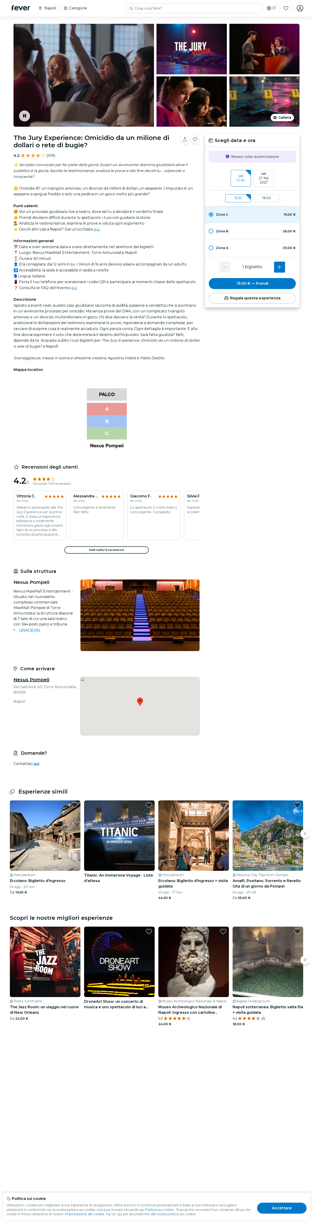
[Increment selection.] (279, 267)
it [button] (274, 8)
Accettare (282, 1208)
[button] (252, 214)
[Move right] (305, 833)
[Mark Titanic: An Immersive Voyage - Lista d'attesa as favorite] (149, 805)
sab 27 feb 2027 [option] (264, 178)
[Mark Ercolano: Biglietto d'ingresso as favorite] (75, 805)
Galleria (284, 117)
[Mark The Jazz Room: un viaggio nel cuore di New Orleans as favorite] (75, 931)
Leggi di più (29, 630)
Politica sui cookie (159, 1210)
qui (96, 229)
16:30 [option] (238, 198)
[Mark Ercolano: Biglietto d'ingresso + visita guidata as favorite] (223, 805)
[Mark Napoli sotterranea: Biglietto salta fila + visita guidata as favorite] (297, 931)
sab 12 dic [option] (240, 178)
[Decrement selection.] (225, 267)
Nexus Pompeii (31, 679)
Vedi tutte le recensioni (106, 550)
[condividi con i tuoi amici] (184, 139)
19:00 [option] (266, 198)
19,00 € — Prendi (252, 283)
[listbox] (252, 178)
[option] (252, 214)
